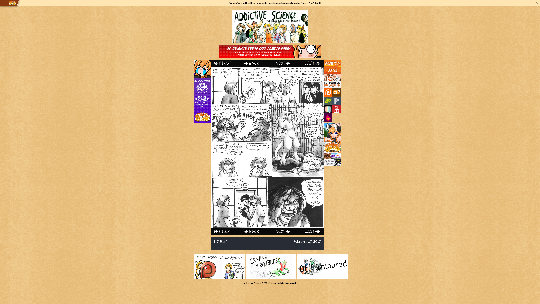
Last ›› (310, 63)
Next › (281, 63)
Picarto (336, 101)
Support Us (329, 75)
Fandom (328, 117)
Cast (326, 68)
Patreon (328, 92)
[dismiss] (537, 3)
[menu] (3, 3)
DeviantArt (328, 101)
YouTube (336, 109)
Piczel (328, 109)
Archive (327, 61)
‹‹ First (225, 63)
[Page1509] (267, 226)
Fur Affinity (336, 92)
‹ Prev (253, 63)
